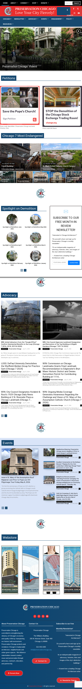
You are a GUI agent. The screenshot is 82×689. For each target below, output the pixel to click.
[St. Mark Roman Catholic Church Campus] (61, 157)
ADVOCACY (4, 349)
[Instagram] (74, 13)
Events (7, 443)
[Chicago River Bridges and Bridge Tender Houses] (74, 177)
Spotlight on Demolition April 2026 (12, 246)
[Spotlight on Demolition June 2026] (12, 219)
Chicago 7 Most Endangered (22, 136)
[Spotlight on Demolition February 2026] (12, 255)
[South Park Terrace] (24, 177)
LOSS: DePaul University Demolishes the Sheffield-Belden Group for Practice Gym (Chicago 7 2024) (20, 366)
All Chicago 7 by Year (8, 163)
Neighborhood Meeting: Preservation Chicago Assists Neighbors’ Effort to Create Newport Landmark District (67, 451)
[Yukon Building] (20, 157)
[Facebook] (73, 9)
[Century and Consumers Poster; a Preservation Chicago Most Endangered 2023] (72, 570)
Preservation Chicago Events (9, 474)
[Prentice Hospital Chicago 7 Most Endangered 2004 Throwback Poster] (10, 570)
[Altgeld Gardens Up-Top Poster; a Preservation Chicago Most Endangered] (31, 570)
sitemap (41, 656)
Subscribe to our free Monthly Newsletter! (65, 626)
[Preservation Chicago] (25, 11)
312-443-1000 (41, 647)
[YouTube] (79, 13)
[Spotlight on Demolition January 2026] (35, 255)
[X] (43, 616)
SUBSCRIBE (74, 263)
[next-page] (25, 270)
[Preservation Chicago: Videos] (41, 49)
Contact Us (33, 624)
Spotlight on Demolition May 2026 (35, 227)
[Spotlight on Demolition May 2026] (35, 219)
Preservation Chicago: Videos (19, 66)
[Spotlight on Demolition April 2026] (12, 237)
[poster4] (51, 570)
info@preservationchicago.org (41, 650)
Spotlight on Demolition (19, 208)
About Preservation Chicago (13, 624)
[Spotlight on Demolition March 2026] (35, 237)
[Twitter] (78, 9)
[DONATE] (66, 10)
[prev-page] (21, 270)
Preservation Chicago (15, 349)
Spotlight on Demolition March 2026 (35, 246)
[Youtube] (47, 616)
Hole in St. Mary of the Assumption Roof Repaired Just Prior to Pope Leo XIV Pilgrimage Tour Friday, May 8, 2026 (17, 479)
